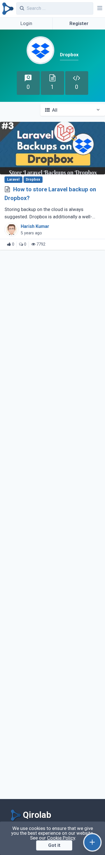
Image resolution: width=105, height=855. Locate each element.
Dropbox (33, 179)
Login (26, 23)
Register (78, 23)
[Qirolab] (7, 8)
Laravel (13, 179)
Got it (54, 845)
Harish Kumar (35, 226)
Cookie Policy (61, 838)
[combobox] (55, 8)
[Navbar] (99, 8)
